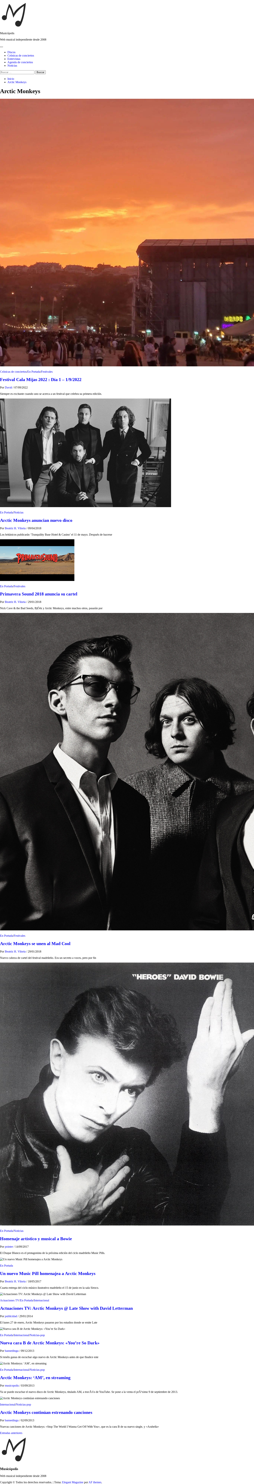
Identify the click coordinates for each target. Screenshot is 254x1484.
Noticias (12, 65)
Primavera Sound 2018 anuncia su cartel (38, 594)
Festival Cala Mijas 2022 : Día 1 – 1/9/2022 (40, 379)
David (9, 387)
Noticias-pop (37, 1335)
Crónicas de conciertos (20, 55)
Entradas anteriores (11, 1433)
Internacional (41, 1300)
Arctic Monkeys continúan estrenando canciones (46, 1412)
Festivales (47, 371)
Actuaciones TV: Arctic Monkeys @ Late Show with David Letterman (66, 1308)
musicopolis (12, 1385)
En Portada (33, 371)
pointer (9, 1246)
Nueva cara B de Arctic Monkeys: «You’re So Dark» (49, 1342)
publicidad (11, 1316)
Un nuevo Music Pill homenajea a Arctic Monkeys (47, 1273)
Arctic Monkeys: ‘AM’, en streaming (35, 1377)
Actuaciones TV (9, 1300)
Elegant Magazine (72, 1482)
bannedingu (12, 1350)
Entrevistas (13, 58)
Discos (11, 52)
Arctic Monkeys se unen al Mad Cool (35, 943)
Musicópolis (7, 33)
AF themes (95, 1482)
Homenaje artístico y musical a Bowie (36, 1238)
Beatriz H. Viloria (15, 528)
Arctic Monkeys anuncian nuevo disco (36, 520)
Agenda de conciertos (20, 62)
